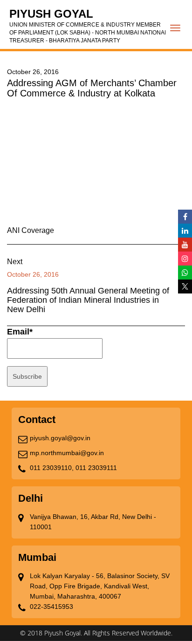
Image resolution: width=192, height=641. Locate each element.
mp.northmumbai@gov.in (67, 453)
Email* (20, 331)
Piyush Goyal (88, 25)
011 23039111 (96, 467)
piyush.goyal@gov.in (60, 438)
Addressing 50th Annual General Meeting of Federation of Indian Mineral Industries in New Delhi (88, 300)
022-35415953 (51, 606)
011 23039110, (52, 467)
